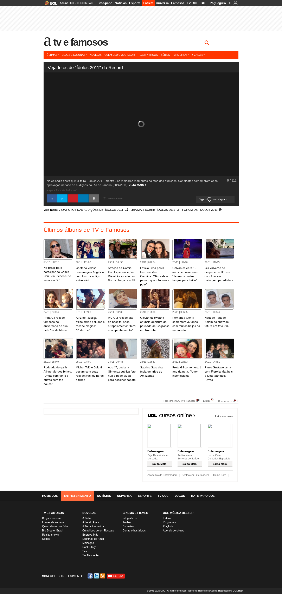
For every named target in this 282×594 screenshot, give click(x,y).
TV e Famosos (80, 42)
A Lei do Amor (90, 522)
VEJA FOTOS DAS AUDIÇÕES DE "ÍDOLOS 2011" (92, 209)
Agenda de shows (173, 530)
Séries (165, 54)
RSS (103, 576)
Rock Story (89, 547)
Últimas (52, 54)
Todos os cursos (224, 416)
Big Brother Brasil (52, 530)
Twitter (97, 576)
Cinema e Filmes (135, 513)
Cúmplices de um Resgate (98, 530)
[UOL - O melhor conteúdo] (50, 4)
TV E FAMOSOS (53, 513)
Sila (84, 551)
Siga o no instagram (213, 199)
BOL (204, 3)
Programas (169, 522)
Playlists (168, 526)
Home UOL (50, 495)
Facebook (91, 576)
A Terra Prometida (93, 526)
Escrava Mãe (90, 534)
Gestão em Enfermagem (195, 475)
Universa (162, 3)
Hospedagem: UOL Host (230, 590)
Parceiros (180, 54)
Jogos (180, 495)
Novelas (96, 54)
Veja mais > (137, 185)
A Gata (86, 518)
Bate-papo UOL (203, 495)
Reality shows (148, 54)
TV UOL (192, 3)
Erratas (207, 401)
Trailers (127, 522)
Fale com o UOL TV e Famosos (180, 401)
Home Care (219, 475)
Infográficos (130, 518)
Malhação (88, 542)
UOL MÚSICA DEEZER (178, 513)
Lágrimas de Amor (93, 538)
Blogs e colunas (73, 54)
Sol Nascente (90, 555)
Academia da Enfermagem (162, 475)
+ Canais (197, 54)
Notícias (121, 3)
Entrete (148, 3)
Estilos (167, 518)
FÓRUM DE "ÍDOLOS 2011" (200, 209)
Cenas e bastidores (134, 530)
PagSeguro (218, 3)
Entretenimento (77, 495)
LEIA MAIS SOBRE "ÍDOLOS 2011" (153, 209)
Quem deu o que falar (119, 54)
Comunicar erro (226, 401)
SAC (90, 3)
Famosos (177, 3)
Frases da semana (53, 522)
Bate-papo (104, 3)
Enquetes (128, 526)
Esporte (134, 3)
